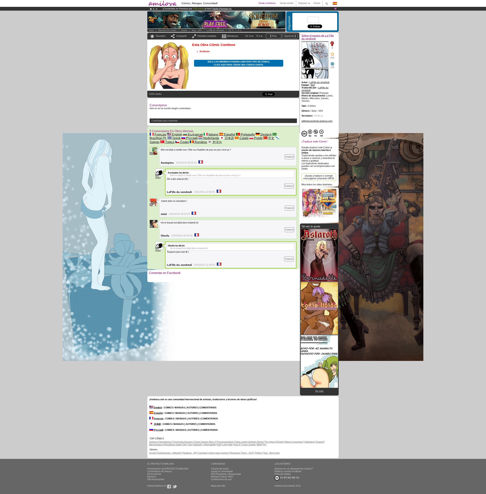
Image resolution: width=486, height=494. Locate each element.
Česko (184, 142)
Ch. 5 (231, 30)
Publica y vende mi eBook (288, 471)
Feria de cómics (283, 474)
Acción (152, 453)
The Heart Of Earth (274, 442)
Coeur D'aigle (248, 444)
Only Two (187, 444)
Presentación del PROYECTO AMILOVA (167, 468)
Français (160, 134)
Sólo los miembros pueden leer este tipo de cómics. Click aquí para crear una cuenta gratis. (238, 63)
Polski (258, 138)
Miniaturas (232, 36)
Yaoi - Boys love (271, 453)
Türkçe (169, 142)
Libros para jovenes (218, 453)
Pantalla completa (207, 36)
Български (195, 134)
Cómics (184, 30)
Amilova (153, 442)
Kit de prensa (154, 474)
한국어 (217, 142)
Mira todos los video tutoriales (316, 184)
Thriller (258, 453)
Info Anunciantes (155, 479)
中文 (270, 138)
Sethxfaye (309, 442)
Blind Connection (294, 442)
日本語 (229, 138)
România (200, 142)
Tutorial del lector (220, 468)
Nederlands (211, 138)
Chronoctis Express (183, 442)
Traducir (289, 156)
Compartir (181, 36)
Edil (219, 444)
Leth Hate (227, 444)
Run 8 (237, 444)
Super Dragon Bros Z (205, 442)
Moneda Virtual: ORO (222, 476)
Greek (176, 138)
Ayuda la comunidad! (222, 471)
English (176, 134)
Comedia (202, 453)
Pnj (264, 444)
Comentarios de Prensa (159, 471)
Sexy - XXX (197, 30)
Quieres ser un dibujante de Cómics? (294, 468)
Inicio (151, 30)
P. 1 (239, 30)
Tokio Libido (241, 442)
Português (247, 134)
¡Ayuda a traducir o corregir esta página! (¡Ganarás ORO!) (318, 177)
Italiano (213, 134)
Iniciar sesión (287, 3)
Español (229, 134)
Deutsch (266, 134)
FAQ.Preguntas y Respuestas (226, 474)
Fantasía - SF (189, 453)
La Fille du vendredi (215, 30)
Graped (320, 442)
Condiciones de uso (221, 479)
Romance (235, 453)
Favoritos (160, 36)
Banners (151, 476)
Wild (259, 444)
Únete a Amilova (267, 3)
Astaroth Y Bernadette (204, 444)
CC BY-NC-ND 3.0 (289, 477)
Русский (191, 138)
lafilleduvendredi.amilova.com (316, 121)
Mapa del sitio (218, 486)
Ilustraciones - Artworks (169, 453)
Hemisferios (165, 442)
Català (244, 138)
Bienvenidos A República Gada (165, 444)
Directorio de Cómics (167, 30)
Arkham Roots (256, 442)
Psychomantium (225, 442)
